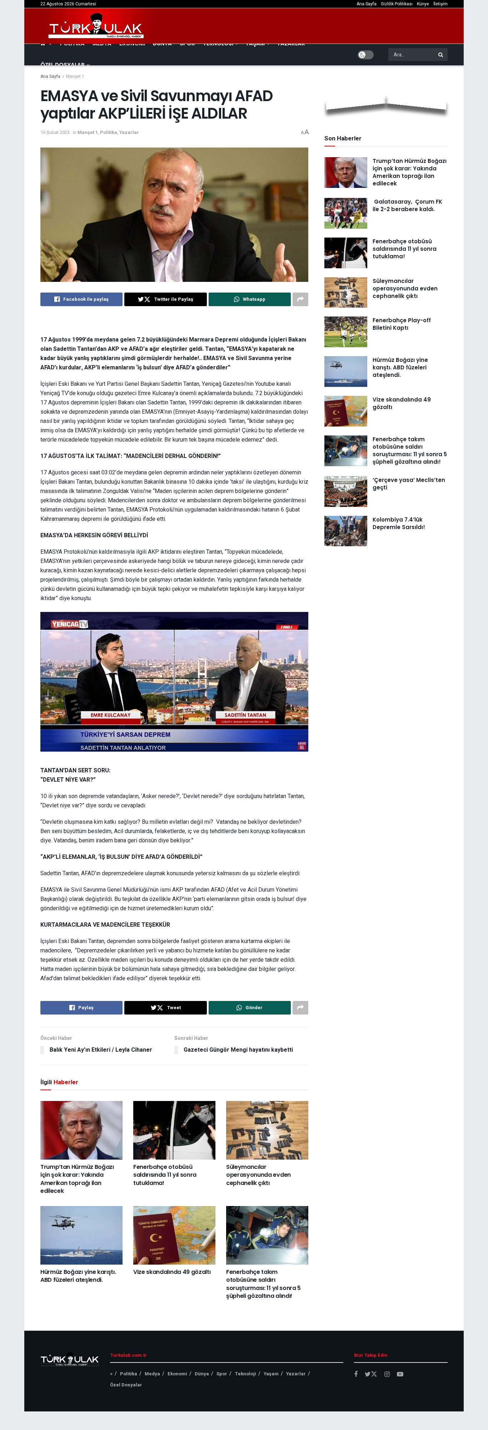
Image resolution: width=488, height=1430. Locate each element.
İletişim (440, 4)
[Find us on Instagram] (387, 1374)
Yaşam (271, 1373)
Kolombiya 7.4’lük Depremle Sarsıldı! (399, 523)
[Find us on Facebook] (356, 1374)
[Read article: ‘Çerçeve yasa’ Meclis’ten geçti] (345, 491)
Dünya (202, 1373)
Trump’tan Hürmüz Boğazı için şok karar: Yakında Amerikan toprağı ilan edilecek (77, 1179)
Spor (221, 1373)
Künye (423, 4)
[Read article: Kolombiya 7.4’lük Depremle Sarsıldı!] (345, 531)
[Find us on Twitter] (371, 1374)
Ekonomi (177, 1373)
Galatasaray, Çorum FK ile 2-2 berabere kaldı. (407, 205)
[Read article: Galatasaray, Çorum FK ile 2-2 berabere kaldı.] (345, 213)
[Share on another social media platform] (300, 299)
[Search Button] (441, 54)
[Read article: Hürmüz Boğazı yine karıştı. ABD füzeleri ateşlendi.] (81, 1235)
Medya (152, 1373)
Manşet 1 (75, 76)
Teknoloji (245, 1373)
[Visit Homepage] (96, 26)
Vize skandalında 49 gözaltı (171, 1272)
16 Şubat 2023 (55, 132)
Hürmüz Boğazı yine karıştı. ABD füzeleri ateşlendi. (78, 1276)
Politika (108, 132)
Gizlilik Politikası (397, 4)
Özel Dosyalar (62, 65)
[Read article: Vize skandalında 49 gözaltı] (174, 1235)
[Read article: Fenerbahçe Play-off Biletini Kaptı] (345, 332)
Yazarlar (129, 132)
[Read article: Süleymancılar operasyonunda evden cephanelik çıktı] (267, 1130)
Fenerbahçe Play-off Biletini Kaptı (402, 324)
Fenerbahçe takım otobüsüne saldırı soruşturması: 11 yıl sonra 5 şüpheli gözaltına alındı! (263, 1284)
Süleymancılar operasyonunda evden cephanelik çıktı (258, 1175)
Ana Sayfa (367, 4)
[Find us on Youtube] (400, 1374)
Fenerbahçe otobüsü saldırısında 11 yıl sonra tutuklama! (164, 1175)
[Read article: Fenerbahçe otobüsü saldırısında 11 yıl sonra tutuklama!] (174, 1130)
